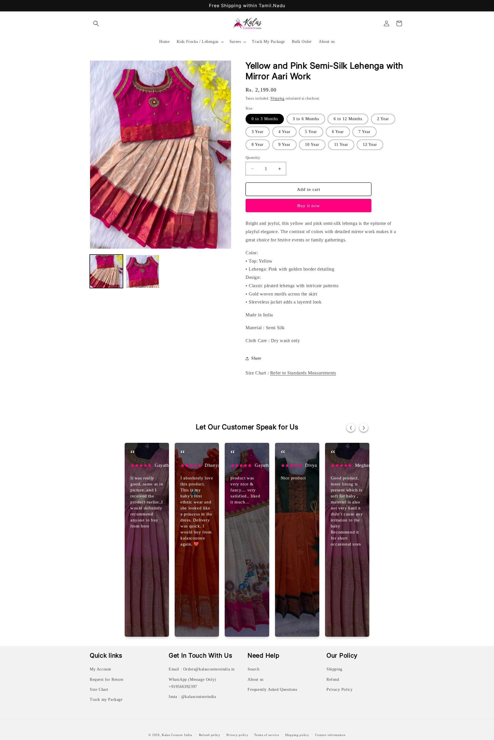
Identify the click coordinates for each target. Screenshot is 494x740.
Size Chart (99, 689)
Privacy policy (237, 735)
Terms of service (266, 735)
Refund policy (209, 735)
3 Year (258, 132)
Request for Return (107, 679)
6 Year (338, 132)
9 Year (284, 144)
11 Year (341, 144)
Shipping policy (297, 735)
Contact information (330, 735)
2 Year (383, 119)
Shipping (277, 98)
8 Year (258, 144)
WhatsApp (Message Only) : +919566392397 (194, 683)
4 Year (284, 132)
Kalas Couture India (177, 735)
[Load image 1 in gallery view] (106, 271)
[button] (96, 23)
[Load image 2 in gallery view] (142, 271)
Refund (332, 679)
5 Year (311, 132)
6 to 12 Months (348, 119)
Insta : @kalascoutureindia (192, 697)
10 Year (312, 144)
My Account (100, 669)
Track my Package (106, 699)
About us (256, 679)
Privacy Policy (339, 689)
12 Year (370, 144)
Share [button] (256, 358)
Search (254, 669)
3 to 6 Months (306, 119)
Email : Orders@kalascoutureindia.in (202, 669)
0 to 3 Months (265, 119)
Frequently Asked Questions (272, 689)
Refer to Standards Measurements (303, 372)
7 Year (364, 132)
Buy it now (308, 206)
